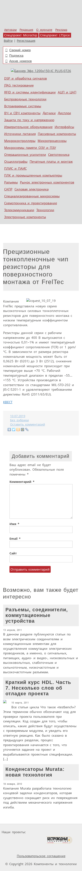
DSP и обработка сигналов (25, 78)
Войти (8, 41)
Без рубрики (19, 420)
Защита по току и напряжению (29, 120)
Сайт (13, 553)
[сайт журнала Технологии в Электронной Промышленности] (68, 832)
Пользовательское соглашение (41, 856)
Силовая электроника (32, 189)
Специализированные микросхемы (32, 196)
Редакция (26, 30)
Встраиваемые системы (22, 106)
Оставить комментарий (27, 424)
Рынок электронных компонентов (47, 182)
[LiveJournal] (27, 429)
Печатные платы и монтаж (51, 161)
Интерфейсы (64, 127)
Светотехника (58, 154)
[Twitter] (14, 429)
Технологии (45, 210)
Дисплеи (64, 113)
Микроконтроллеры (20, 141)
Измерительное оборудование (28, 127)
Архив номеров (20, 61)
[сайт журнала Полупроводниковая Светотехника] (26, 840)
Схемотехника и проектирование (30, 203)
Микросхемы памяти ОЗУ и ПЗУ (30, 147)
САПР (8, 189)
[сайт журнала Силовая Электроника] (40, 832)
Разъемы (11, 182)
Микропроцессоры (52, 141)
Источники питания (20, 134)
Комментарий (21, 482)
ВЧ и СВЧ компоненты (22, 113)
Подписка (16, 55)
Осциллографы (16, 161)
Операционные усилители (25, 154)
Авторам (10, 30)
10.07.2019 (17, 416)
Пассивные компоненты (57, 134)
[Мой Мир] (22, 429)
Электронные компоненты (25, 217)
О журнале (44, 30)
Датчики (49, 113)
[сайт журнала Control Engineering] (12, 848)
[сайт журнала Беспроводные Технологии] (59, 840)
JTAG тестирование (19, 85)
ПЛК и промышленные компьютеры (33, 175)
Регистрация (26, 41)
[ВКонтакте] (9, 429)
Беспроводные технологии (25, 99)
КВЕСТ (7, 402)
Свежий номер (20, 50)
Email (15, 539)
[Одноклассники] (18, 429)
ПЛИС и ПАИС (15, 168)
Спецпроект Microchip (20, 35)
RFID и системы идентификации (30, 92)
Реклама (61, 30)
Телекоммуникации (19, 210)
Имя (14, 524)
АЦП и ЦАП (67, 92)
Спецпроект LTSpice (55, 35)
